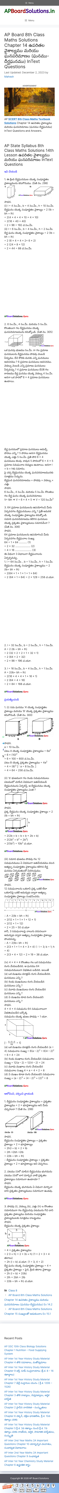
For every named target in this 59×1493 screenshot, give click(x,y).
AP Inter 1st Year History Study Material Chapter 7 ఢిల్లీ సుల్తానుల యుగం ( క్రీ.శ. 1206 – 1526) (28, 1383)
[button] (29, 1488)
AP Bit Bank (43, 1490)
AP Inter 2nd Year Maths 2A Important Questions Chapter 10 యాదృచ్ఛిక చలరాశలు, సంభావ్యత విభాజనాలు (28, 1444)
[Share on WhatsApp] (3, 737)
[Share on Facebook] (3, 749)
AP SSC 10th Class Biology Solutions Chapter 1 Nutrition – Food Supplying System (25, 1350)
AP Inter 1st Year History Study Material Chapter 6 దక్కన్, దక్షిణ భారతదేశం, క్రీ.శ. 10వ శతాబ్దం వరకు (27, 1416)
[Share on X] (3, 756)
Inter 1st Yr (21, 1490)
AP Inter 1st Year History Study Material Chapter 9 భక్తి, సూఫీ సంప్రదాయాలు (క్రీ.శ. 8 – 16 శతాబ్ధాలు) (29, 1371)
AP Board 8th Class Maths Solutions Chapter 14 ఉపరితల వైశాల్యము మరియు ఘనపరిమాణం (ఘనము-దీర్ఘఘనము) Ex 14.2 (28, 1300)
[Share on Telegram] (3, 743)
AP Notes (36, 1490)
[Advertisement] (29, 283)
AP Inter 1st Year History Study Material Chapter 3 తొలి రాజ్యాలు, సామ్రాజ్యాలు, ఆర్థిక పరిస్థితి (27, 1395)
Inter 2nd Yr (29, 1490)
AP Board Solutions (39, 1478)
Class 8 (12, 1290)
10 (15, 1490)
